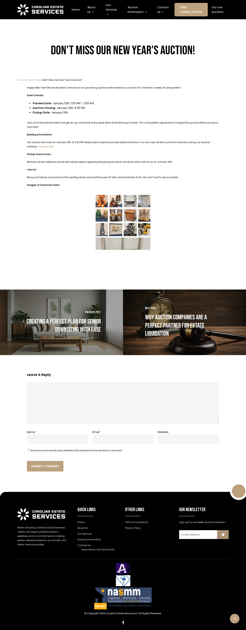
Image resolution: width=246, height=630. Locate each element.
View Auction (46, 146)
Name (32, 432)
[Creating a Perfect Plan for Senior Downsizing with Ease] (61, 322)
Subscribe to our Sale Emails (98, 549)
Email (96, 432)
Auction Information (89, 539)
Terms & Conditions (136, 522)
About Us (82, 528)
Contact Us (84, 545)
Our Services (84, 533)
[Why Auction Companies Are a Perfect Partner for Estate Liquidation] (184, 322)
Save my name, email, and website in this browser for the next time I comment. (76, 450)
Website (163, 432)
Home (20, 80)
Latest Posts (33, 80)
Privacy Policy (133, 528)
